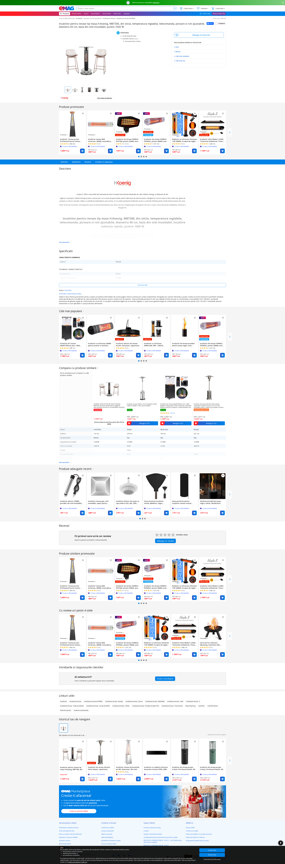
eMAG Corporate (106, 834)
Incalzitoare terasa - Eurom (134, 701)
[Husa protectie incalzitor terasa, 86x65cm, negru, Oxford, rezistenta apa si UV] (156, 486)
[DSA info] (83, 311)
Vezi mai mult (64, 242)
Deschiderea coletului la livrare (68, 828)
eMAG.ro (189, 823)
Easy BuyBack (95, 14)
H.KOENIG (67, 290)
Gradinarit (79, 18)
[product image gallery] (86, 57)
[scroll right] (229, 132)
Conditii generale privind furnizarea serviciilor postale (161, 837)
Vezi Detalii (82, 779)
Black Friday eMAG (65, 844)
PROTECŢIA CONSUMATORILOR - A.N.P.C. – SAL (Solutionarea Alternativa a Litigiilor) (163, 841)
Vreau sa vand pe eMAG (79, 811)
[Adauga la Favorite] (199, 35)
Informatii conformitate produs (70, 294)
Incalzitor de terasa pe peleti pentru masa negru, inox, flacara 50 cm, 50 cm (183, 344)
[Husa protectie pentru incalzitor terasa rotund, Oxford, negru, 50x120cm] (184, 486)
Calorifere (201, 706)
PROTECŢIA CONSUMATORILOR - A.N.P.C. (156, 845)
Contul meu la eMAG (107, 828)
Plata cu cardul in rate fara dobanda (70, 834)
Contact (146, 831)
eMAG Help (206, 14)
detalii (136, 39)
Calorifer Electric (213, 706)
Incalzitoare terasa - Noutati (114, 701)
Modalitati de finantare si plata (111, 841)
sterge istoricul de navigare (217, 735)
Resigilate (127, 14)
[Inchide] (283, 2)
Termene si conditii (192, 831)
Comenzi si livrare (108, 823)
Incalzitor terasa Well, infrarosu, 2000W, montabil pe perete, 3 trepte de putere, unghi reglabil (100, 140)
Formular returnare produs (152, 828)
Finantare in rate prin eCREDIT (68, 837)
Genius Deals (107, 14)
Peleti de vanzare (65, 710)
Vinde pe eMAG (217, 14)
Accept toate (212, 850)
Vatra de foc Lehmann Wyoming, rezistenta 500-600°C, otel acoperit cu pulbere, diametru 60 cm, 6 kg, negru (212, 644)
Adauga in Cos (82, 151)
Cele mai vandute (182, 56)
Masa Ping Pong (190, 706)
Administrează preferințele (212, 859)
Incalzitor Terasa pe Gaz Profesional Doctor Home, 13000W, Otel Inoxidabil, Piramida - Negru (70, 140)
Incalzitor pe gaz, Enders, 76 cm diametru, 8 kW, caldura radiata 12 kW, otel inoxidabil (142, 405)
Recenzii (88, 162)
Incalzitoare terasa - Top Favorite (172, 706)
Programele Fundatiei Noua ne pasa (197, 841)
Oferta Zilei (117, 14)
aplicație (156, 3)
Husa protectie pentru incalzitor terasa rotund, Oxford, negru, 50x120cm (182, 502)
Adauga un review (165, 541)
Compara (221, 23)
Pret (177, 47)
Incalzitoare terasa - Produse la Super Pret (145, 706)
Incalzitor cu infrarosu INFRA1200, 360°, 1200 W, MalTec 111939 (153, 344)
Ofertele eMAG (76, 14)
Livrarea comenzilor (107, 831)
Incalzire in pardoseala (81, 710)
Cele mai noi (180, 61)
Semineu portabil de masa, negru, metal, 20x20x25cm (210, 502)
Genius (86, 14)
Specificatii (76, 162)
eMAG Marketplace (107, 837)
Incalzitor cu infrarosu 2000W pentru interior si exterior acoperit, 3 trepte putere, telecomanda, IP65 (99, 344)
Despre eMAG (190, 828)
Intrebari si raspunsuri (104, 162)
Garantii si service (64, 841)
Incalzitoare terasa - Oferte (121, 706)
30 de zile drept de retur (66, 831)
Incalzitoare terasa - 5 (193, 701)
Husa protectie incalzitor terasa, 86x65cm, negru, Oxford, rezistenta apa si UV (155, 502)
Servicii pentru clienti (67, 823)
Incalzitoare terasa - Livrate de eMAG (98, 706)
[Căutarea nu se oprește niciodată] (66, 8)
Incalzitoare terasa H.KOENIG (126, 18)
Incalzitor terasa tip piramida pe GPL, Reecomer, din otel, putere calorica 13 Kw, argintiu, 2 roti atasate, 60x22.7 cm (128, 768)
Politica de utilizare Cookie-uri (195, 837)
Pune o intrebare (165, 678)
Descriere (64, 162)
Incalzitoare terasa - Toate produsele (72, 706)
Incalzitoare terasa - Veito (175, 701)
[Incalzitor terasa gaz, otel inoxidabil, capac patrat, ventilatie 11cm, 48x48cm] (100, 486)
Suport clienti (149, 823)
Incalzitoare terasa (109, 18)
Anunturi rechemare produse (153, 834)
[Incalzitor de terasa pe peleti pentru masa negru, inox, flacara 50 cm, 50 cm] (184, 328)
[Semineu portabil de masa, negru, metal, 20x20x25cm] (212, 486)
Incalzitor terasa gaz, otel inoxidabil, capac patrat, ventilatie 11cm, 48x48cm (98, 502)
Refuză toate (212, 855)
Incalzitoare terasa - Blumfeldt (155, 701)
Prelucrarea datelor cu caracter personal (199, 834)
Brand (178, 52)
